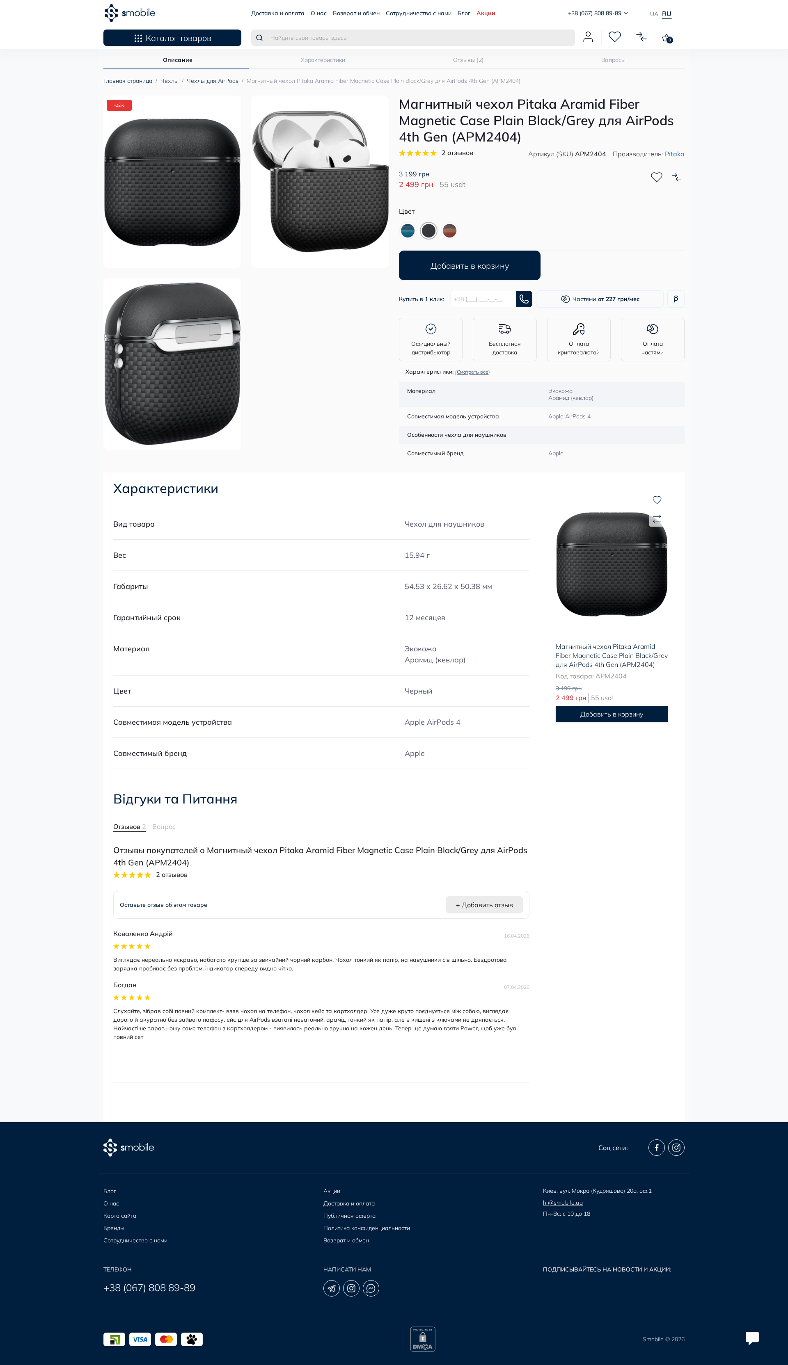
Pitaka (675, 154)
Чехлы (169, 80)
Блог (464, 13)
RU (666, 13)
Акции (485, 13)
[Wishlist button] (656, 177)
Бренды (113, 1228)
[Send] (524, 299)
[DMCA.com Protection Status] (422, 1339)
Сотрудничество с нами (418, 13)
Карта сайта (119, 1215)
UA (654, 14)
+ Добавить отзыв (484, 905)
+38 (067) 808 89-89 (149, 1287)
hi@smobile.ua (563, 1202)
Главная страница (127, 80)
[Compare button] (676, 177)
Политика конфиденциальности (366, 1228)
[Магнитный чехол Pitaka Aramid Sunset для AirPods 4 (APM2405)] (449, 231)
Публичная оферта (349, 1215)
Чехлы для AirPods (212, 80)
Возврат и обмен (356, 13)
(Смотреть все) (472, 372)
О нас (319, 13)
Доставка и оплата (278, 13)
